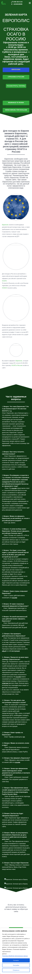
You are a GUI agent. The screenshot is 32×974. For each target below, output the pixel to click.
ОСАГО (4, 281)
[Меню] (30, 3)
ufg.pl (4, 651)
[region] (16, 951)
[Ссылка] (3, 3)
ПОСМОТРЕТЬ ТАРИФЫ (16, 86)
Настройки (16, 965)
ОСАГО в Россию (16, 365)
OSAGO (4, 288)
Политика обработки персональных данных (15, 956)
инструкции (15, 651)
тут (24, 737)
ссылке (14, 488)
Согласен (16, 960)
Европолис (5, 224)
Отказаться (16, 970)
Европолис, (19, 360)
